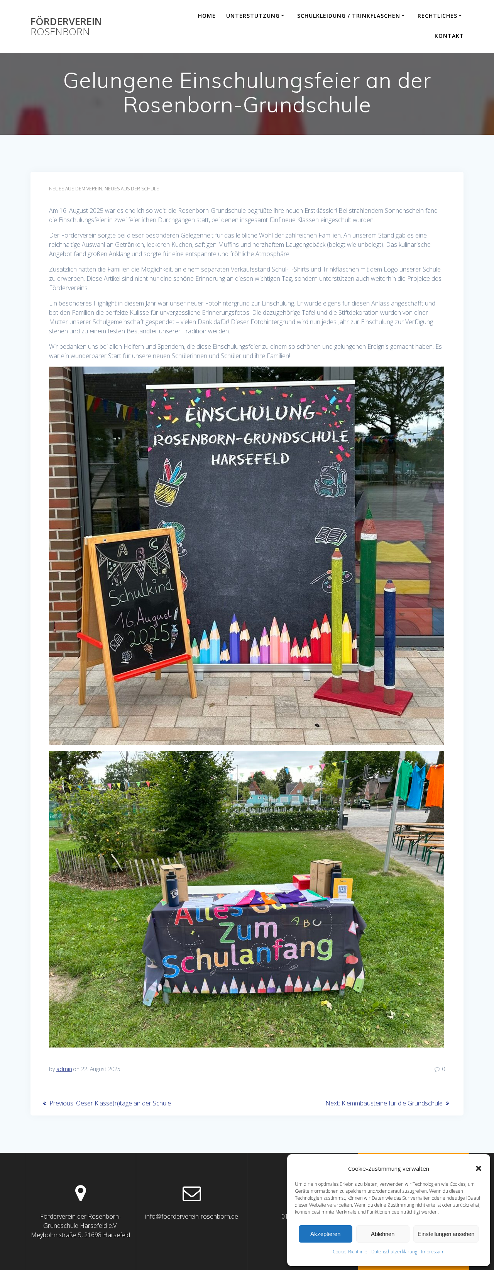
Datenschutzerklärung (394, 1251)
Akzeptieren (325, 1234)
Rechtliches (437, 15)
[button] (478, 1168)
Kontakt (449, 35)
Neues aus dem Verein (75, 188)
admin (64, 1069)
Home (207, 15)
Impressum (433, 1251)
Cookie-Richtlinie (350, 1251)
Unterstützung (253, 15)
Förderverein (66, 26)
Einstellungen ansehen (446, 1234)
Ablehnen (382, 1234)
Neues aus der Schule (132, 188)
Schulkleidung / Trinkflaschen (348, 15)
